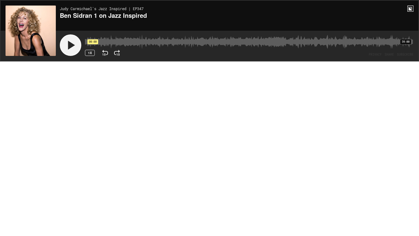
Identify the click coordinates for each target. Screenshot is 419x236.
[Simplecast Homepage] (410, 9)
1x (90, 53)
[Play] (70, 45)
